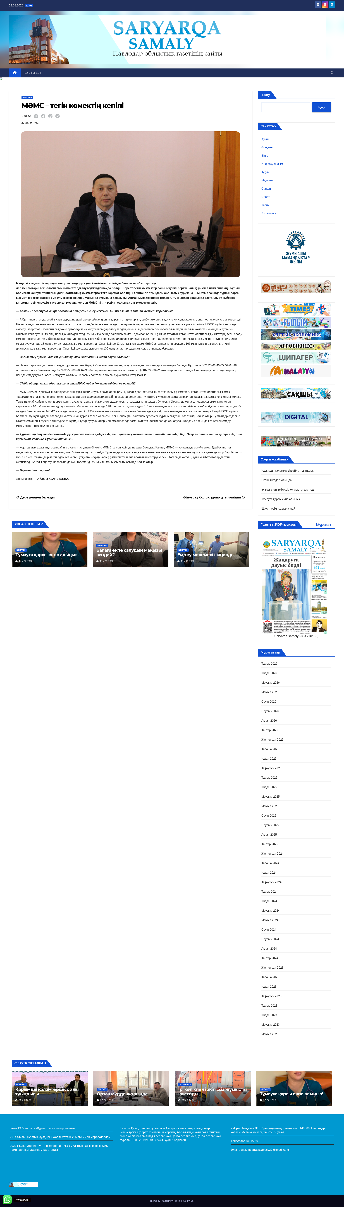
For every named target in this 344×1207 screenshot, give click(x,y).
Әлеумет (267, 147)
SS (192, 1200)
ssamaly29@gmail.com (273, 1149)
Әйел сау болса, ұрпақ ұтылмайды (212, 497)
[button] (332, 72)
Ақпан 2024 (269, 948)
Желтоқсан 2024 (272, 853)
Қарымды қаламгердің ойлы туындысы (288, 470)
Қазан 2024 (269, 872)
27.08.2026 (25, 1100)
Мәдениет (267, 180)
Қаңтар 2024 (269, 958)
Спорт (265, 196)
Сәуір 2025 (268, 815)
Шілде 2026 (269, 673)
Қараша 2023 (270, 977)
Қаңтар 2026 (269, 730)
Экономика (268, 213)
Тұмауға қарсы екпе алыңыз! (46, 554)
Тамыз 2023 (269, 1005)
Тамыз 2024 (269, 891)
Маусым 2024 (270, 910)
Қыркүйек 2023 (271, 996)
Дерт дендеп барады (37, 497)
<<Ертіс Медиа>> (242, 1128)
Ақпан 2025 (269, 834)
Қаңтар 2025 (269, 844)
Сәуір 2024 (268, 929)
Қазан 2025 (269, 758)
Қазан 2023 (269, 986)
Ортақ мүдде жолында (276, 480)
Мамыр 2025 (270, 806)
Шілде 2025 (269, 787)
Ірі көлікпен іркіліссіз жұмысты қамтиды (288, 489)
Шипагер (27, 98)
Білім (264, 155)
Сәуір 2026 (268, 701)
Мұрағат (323, 524)
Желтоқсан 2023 (272, 967)
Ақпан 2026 (269, 720)
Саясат (266, 188)
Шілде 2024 (269, 901)
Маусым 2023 (270, 1024)
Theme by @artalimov (161, 1200)
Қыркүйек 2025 (271, 768)
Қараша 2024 (270, 863)
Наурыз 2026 (270, 711)
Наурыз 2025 (270, 825)
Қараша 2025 (270, 749)
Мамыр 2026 (270, 692)
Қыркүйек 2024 (271, 882)
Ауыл (265, 139)
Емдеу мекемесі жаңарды (206, 554)
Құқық (265, 172)
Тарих (265, 205)
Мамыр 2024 (270, 920)
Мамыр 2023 (270, 1034)
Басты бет (33, 73)
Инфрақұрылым (272, 163)
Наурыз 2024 (270, 939)
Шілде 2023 (269, 1015)
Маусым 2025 (270, 796)
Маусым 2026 (270, 682)
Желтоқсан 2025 (272, 739)
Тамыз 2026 (269, 663)
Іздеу (265, 95)
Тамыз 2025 (269, 777)
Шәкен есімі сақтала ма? (278, 508)
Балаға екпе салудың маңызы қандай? (129, 552)
